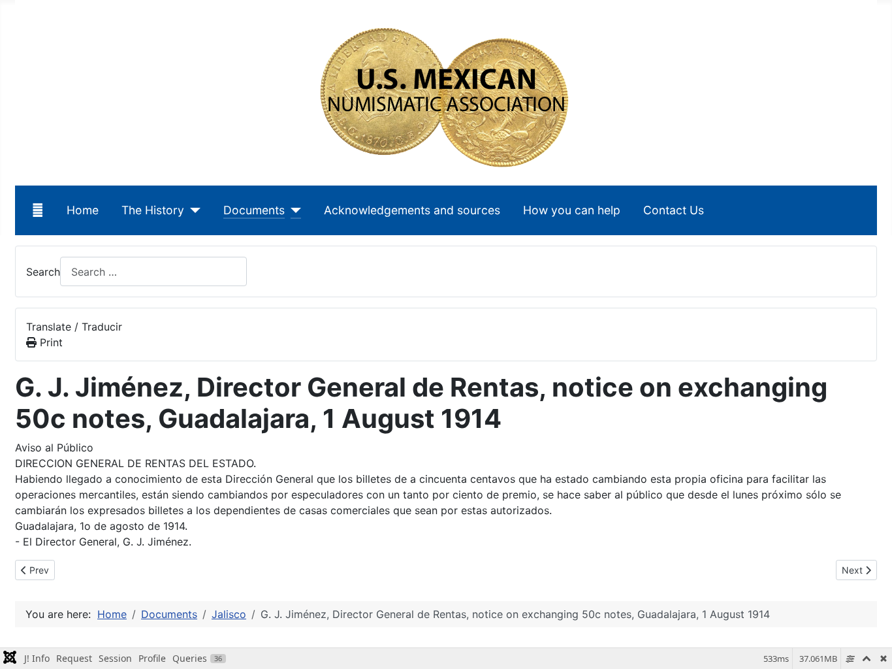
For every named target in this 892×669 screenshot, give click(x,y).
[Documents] (293, 210)
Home (83, 210)
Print (50, 342)
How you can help (571, 210)
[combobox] (153, 271)
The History (152, 210)
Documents (254, 210)
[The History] (192, 210)
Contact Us (673, 210)
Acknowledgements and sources (412, 210)
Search (43, 271)
